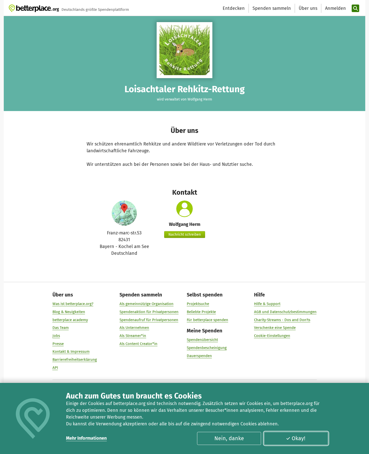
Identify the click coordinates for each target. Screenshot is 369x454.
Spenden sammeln (272, 8)
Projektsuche (198, 303)
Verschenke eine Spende (275, 327)
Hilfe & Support (267, 303)
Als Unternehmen (134, 327)
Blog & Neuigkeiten (68, 312)
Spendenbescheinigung (207, 347)
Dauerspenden (199, 356)
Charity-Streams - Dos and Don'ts (282, 320)
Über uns (308, 8)
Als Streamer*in (132, 335)
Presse (58, 343)
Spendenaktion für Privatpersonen (148, 312)
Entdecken (234, 8)
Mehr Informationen (86, 438)
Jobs (56, 335)
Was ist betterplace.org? (72, 303)
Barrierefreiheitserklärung (74, 359)
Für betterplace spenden (207, 320)
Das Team (60, 327)
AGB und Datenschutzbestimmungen (285, 312)
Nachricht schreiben (184, 234)
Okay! (298, 438)
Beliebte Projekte (201, 312)
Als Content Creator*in (138, 343)
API (55, 367)
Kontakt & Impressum (71, 351)
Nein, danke (229, 438)
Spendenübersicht (202, 339)
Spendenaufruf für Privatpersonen (148, 320)
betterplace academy (70, 320)
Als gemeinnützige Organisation (146, 303)
